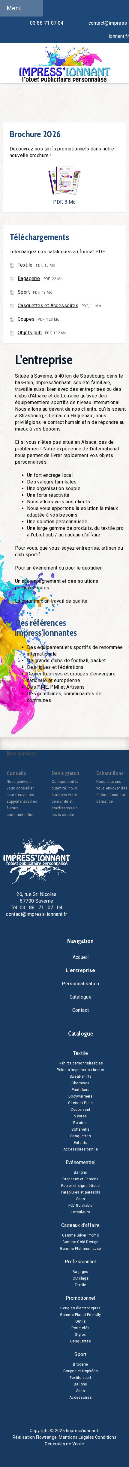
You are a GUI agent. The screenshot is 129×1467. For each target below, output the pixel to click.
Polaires (80, 1123)
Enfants (81, 1143)
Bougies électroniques (80, 1308)
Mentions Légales (76, 1437)
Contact (80, 1010)
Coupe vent (80, 1109)
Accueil (81, 957)
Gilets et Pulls (80, 1103)
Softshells (80, 1129)
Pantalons (81, 1090)
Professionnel (80, 1262)
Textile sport (80, 1378)
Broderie (80, 1364)
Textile (80, 1053)
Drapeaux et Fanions (80, 1179)
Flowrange (46, 1437)
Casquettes (80, 1136)
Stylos (80, 1335)
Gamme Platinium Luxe (80, 1248)
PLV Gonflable (80, 1205)
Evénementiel (81, 1162)
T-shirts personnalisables (80, 1063)
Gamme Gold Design (80, 1242)
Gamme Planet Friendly (80, 1315)
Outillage (81, 1278)
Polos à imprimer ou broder (80, 1070)
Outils (80, 1321)
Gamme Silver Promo (80, 1235)
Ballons (80, 1172)
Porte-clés (80, 1328)
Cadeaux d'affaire (80, 1225)
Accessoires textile (80, 1149)
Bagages (80, 1272)
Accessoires (80, 1397)
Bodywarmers (80, 1096)
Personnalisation (80, 984)
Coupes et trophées (80, 1371)
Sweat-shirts (81, 1076)
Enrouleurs (80, 1212)
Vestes (80, 1116)
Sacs (80, 1199)
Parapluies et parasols (80, 1192)
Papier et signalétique (80, 1186)
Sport (80, 1354)
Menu (14, 8)
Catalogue (81, 997)
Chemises (80, 1083)
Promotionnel (80, 1298)
